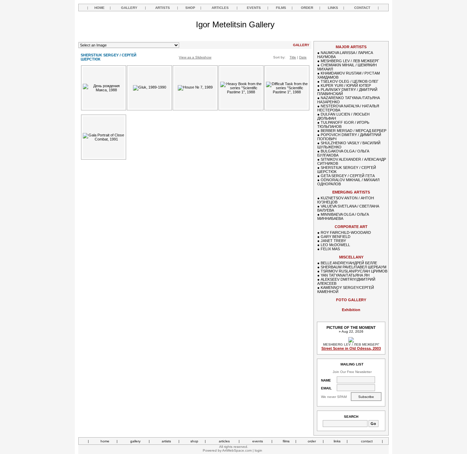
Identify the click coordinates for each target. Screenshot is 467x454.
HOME (99, 8)
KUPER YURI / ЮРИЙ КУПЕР (346, 85)
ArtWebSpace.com (237, 450)
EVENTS (254, 8)
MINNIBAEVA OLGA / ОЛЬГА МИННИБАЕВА (343, 216)
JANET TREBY (333, 241)
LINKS (333, 8)
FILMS (281, 8)
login (258, 450)
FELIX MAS (330, 249)
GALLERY (129, 8)
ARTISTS (162, 8)
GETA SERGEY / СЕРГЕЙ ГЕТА (348, 176)
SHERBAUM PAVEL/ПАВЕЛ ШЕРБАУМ (353, 267)
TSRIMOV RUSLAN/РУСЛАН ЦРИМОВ (354, 271)
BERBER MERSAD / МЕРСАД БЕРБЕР (353, 131)
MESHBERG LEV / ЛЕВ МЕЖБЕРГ (350, 61)
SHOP (190, 8)
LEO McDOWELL (335, 245)
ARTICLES (220, 8)
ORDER (307, 8)
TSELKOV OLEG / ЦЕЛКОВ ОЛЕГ (349, 81)
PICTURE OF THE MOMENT (351, 327)
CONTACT (362, 8)
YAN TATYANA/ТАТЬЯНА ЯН (345, 275)
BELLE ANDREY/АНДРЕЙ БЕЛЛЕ (349, 263)
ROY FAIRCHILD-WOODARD (346, 232)
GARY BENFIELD (335, 237)
